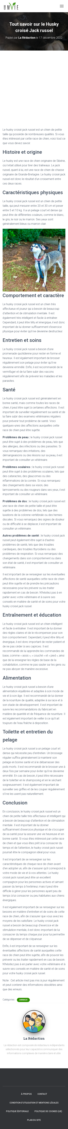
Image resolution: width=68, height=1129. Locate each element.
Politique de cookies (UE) (48, 1111)
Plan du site (34, 1120)
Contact (42, 1094)
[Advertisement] (34, 86)
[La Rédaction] (34, 1021)
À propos (26, 1094)
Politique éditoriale (17, 1111)
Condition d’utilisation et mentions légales (34, 1103)
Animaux (23, 1000)
